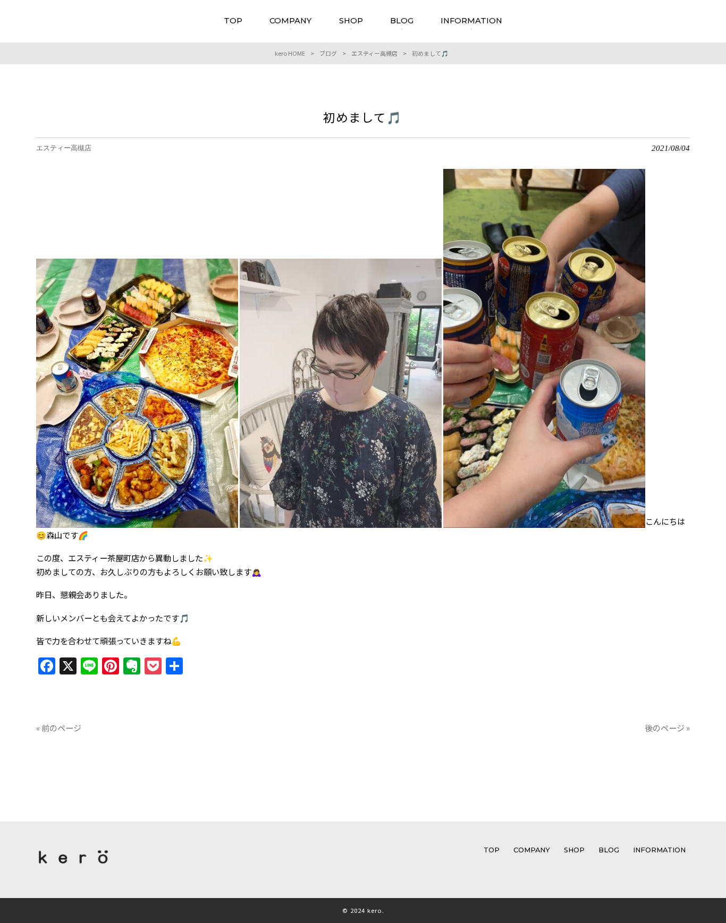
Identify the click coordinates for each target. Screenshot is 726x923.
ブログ (328, 53)
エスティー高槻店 (374, 53)
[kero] (73, 866)
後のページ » (667, 727)
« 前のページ (58, 727)
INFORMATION (659, 849)
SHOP (574, 849)
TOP (492, 849)
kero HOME (290, 53)
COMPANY (531, 849)
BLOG (608, 849)
